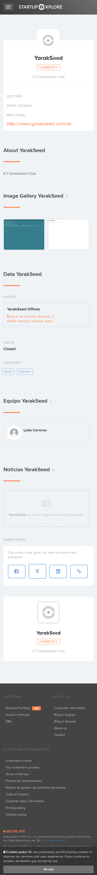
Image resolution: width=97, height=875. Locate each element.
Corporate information (69, 708)
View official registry (53, 840)
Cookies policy (16, 814)
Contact (59, 735)
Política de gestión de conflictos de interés (36, 787)
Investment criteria (19, 760)
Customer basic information (25, 801)
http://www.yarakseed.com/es (39, 124)
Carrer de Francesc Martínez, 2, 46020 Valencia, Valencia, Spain (30, 319)
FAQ (9, 721)
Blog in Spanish (65, 721)
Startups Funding (22, 708)
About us (60, 728)
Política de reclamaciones (24, 781)
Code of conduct (17, 794)
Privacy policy (15, 808)
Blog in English (64, 714)
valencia (24, 371)
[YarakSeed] (24, 234)
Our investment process (22, 767)
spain (8, 371)
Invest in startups (18, 714)
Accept (48, 869)
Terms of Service (17, 774)
